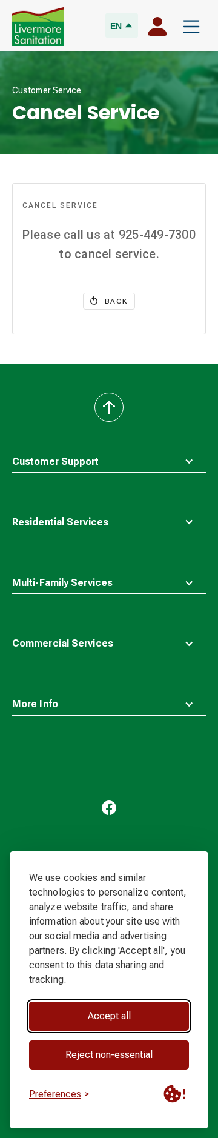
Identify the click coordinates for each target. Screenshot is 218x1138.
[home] (38, 26)
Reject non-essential (109, 1054)
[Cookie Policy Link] (174, 1093)
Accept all (109, 1016)
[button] (191, 26)
